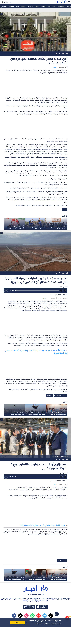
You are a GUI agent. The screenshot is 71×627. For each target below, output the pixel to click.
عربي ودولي (30, 6)
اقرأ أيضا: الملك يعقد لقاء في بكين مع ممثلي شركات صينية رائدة (42, 525)
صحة (49, 6)
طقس (36, 6)
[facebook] (14, 615)
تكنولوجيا (4, 6)
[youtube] (38, 615)
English (6, 2)
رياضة (17, 6)
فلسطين (43, 6)
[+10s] (65, 290)
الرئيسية (69, 6)
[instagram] (26, 615)
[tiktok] (50, 615)
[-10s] (61, 290)
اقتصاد (23, 6)
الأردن (54, 6)
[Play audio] (6, 290)
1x (10, 290)
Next (1, 438)
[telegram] (44, 615)
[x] (20, 615)
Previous (69, 438)
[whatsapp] (32, 615)
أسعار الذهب (61, 6)
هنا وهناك (11, 6)
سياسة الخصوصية (40, 623)
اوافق (17, 622)
